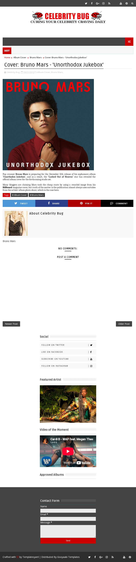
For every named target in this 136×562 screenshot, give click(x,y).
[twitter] (86, 3)
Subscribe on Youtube (55, 359)
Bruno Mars (36, 57)
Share (56, 203)
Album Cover (19, 57)
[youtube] (120, 3)
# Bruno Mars (37, 194)
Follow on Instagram (54, 366)
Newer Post (11, 323)
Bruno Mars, (57, 72)
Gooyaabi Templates (68, 557)
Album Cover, (44, 72)
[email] (115, 3)
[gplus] (97, 3)
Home (7, 57)
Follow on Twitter (53, 345)
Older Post (124, 323)
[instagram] (103, 3)
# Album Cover (19, 194)
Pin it (88, 203)
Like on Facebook (52, 352)
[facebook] (91, 3)
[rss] (109, 3)
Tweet (24, 203)
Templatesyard (31, 557)
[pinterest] (126, 3)
